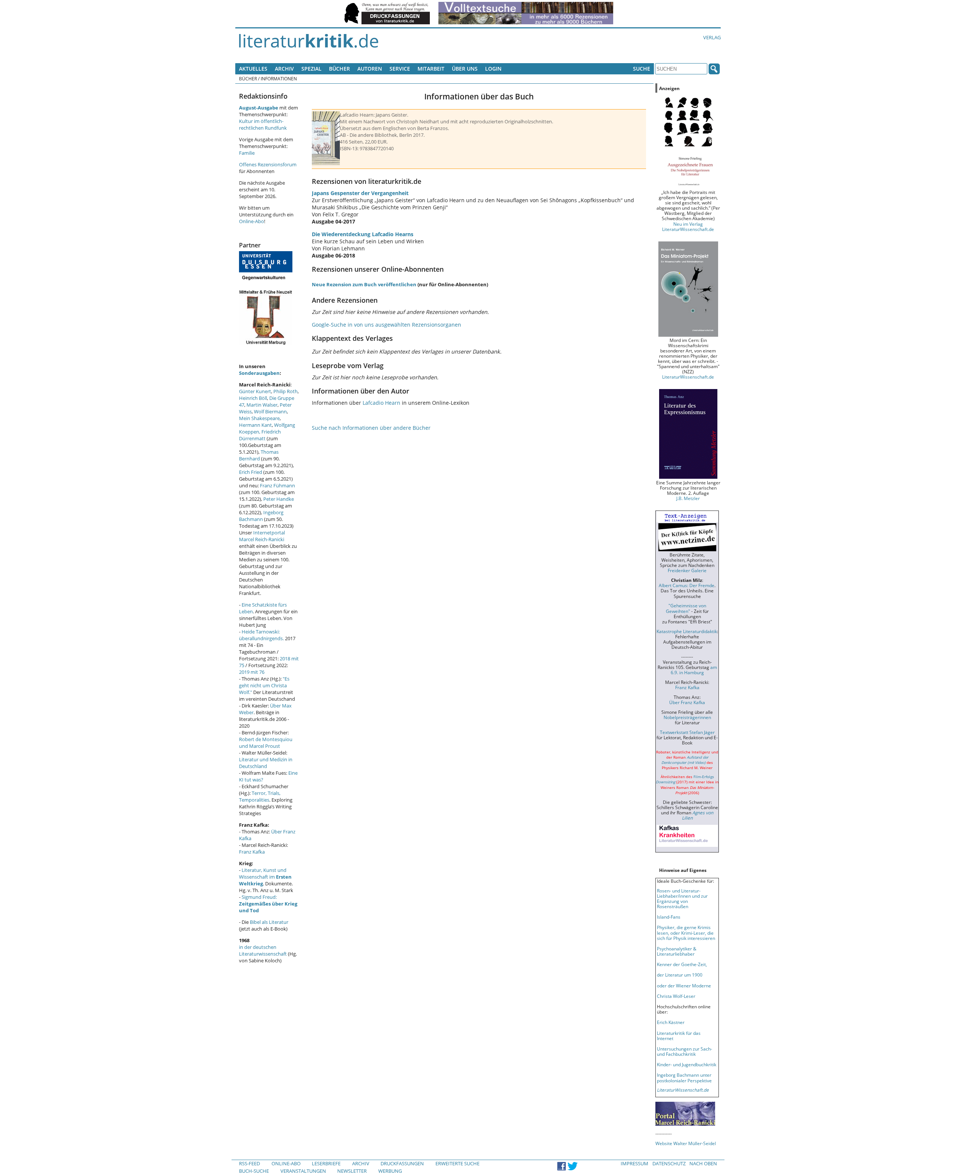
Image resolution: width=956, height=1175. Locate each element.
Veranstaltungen (303, 1171)
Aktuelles (253, 68)
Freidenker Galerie (687, 570)
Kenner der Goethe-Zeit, (682, 964)
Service (399, 68)
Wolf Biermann (270, 411)
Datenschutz (669, 1163)
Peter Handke (278, 499)
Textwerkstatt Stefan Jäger (687, 732)
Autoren (369, 68)
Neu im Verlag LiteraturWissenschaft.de (688, 226)
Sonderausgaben (259, 373)
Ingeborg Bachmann (261, 515)
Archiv (284, 68)
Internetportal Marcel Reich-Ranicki (262, 536)
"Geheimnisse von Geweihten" (686, 608)
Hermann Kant (255, 425)
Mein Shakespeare (259, 418)
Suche (641, 68)
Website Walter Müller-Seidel (685, 1143)
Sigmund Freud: (268, 904)
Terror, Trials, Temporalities (259, 796)
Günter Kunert (255, 391)
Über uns (465, 68)
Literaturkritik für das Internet (679, 1035)
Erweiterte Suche (457, 1163)
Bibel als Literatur (269, 922)
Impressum (634, 1163)
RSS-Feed (249, 1163)
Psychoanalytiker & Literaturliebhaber (676, 951)
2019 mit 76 (251, 672)
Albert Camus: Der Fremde (686, 585)
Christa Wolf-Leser (676, 996)
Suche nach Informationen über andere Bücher (371, 427)
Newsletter (352, 1171)
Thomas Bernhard (259, 455)
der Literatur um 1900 (679, 975)
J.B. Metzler (688, 498)
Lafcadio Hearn (381, 402)
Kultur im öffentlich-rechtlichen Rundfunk (263, 124)
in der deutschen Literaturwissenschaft (263, 950)
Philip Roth (285, 391)
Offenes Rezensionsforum (268, 164)
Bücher (339, 68)
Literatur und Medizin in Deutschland (265, 763)
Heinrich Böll (253, 398)
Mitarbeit (431, 68)
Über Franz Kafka (687, 702)
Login (493, 68)
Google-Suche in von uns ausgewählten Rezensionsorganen (386, 324)
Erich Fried (250, 472)
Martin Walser (261, 404)
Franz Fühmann (277, 485)
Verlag (712, 37)
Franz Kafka (252, 851)
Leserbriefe (326, 1163)
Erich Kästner (671, 1022)
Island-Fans (668, 917)
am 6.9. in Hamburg (694, 669)
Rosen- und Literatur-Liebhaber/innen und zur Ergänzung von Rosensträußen (682, 898)
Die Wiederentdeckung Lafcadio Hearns (362, 234)
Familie (247, 152)
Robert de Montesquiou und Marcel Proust (265, 742)
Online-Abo (251, 221)
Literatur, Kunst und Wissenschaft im (265, 877)
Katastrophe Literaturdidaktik (687, 631)
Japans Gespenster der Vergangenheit (360, 193)
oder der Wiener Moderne (684, 986)
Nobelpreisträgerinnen (687, 717)
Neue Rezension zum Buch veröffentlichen (364, 284)
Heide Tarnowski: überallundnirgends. (261, 635)
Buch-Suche (254, 1171)
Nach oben (703, 1163)
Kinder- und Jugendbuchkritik (686, 1064)
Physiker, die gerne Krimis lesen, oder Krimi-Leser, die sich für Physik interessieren (686, 932)
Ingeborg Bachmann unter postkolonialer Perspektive (684, 1077)
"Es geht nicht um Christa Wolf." (264, 685)
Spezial (311, 68)
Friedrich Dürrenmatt (260, 435)
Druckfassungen (402, 1163)
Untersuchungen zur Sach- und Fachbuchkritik (684, 1051)
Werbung (390, 1171)
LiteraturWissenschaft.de (688, 377)
